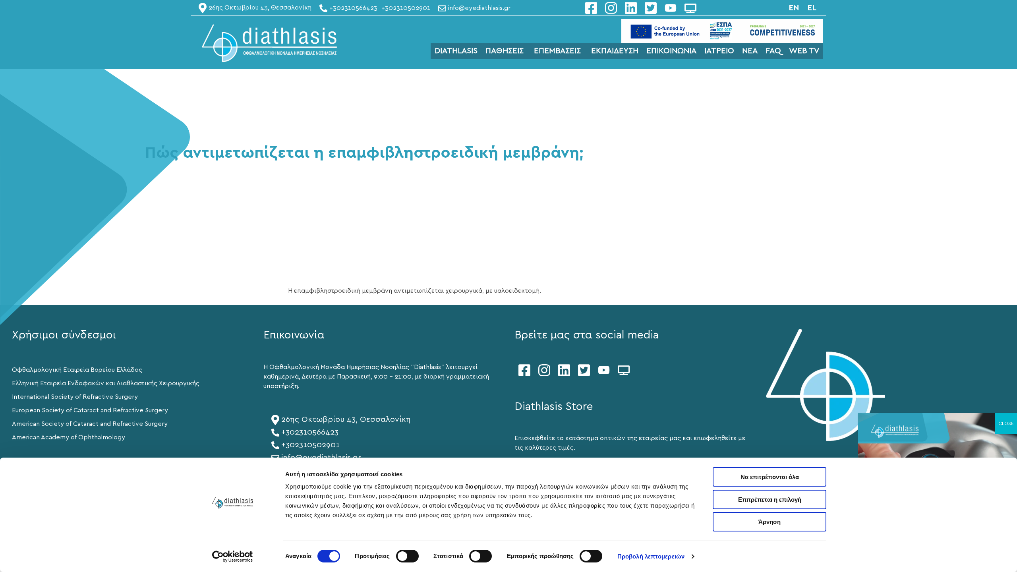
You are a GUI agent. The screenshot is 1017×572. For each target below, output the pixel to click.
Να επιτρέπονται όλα (770, 476)
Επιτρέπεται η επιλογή (769, 499)
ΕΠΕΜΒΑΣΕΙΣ (557, 51)
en (794, 8)
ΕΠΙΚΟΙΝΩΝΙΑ (671, 51)
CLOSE (1006, 423)
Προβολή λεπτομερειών (650, 556)
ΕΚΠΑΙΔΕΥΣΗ (614, 51)
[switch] (407, 556)
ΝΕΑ (750, 51)
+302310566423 (309, 432)
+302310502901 (310, 445)
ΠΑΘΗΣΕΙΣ (504, 51)
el (811, 8)
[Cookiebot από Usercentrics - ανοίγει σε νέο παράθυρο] (232, 556)
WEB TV (804, 51)
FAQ (773, 51)
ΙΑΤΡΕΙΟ (719, 51)
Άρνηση (769, 521)
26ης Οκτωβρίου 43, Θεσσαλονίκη (346, 419)
